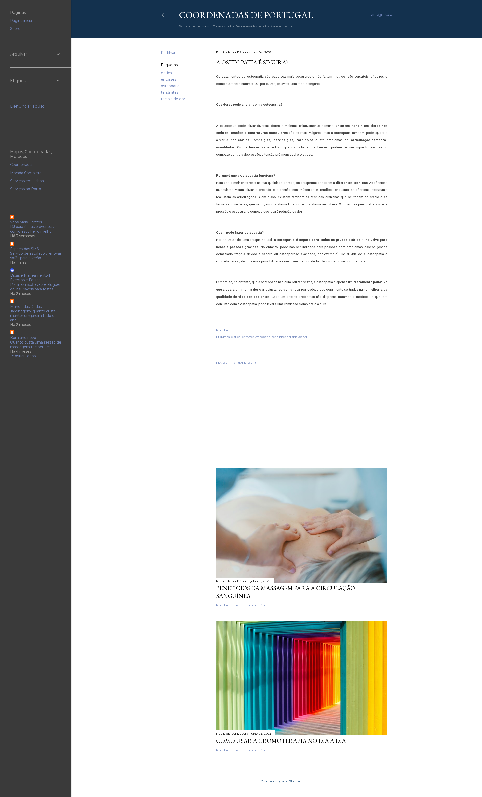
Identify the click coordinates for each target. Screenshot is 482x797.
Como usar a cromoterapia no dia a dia (281, 741)
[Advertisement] (301, 412)
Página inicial (21, 20)
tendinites (169, 92)
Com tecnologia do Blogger (280, 781)
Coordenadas (21, 164)
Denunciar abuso (27, 106)
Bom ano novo (23, 337)
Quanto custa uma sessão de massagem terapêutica (35, 344)
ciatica (166, 73)
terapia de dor (173, 99)
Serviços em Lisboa (27, 181)
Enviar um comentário (236, 363)
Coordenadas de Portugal (246, 15)
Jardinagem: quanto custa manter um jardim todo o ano (33, 315)
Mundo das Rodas (26, 306)
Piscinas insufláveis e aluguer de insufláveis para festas (35, 286)
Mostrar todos (23, 356)
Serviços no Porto (25, 189)
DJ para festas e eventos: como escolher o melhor (32, 229)
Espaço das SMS (24, 249)
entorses (168, 79)
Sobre (15, 28)
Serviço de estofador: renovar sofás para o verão (35, 255)
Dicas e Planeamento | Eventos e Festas (30, 277)
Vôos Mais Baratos (26, 222)
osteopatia (170, 86)
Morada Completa (25, 172)
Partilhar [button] (168, 52)
